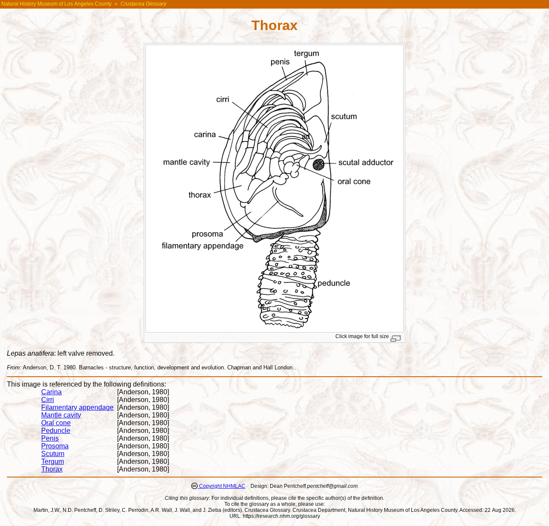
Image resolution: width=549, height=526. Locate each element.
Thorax (52, 469)
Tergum (52, 461)
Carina (51, 392)
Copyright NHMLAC (221, 486)
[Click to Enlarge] (274, 330)
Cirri (47, 399)
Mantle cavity (61, 415)
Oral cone (56, 422)
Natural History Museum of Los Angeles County (56, 4)
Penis (50, 438)
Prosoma (55, 446)
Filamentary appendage (77, 407)
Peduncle (55, 430)
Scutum (52, 453)
